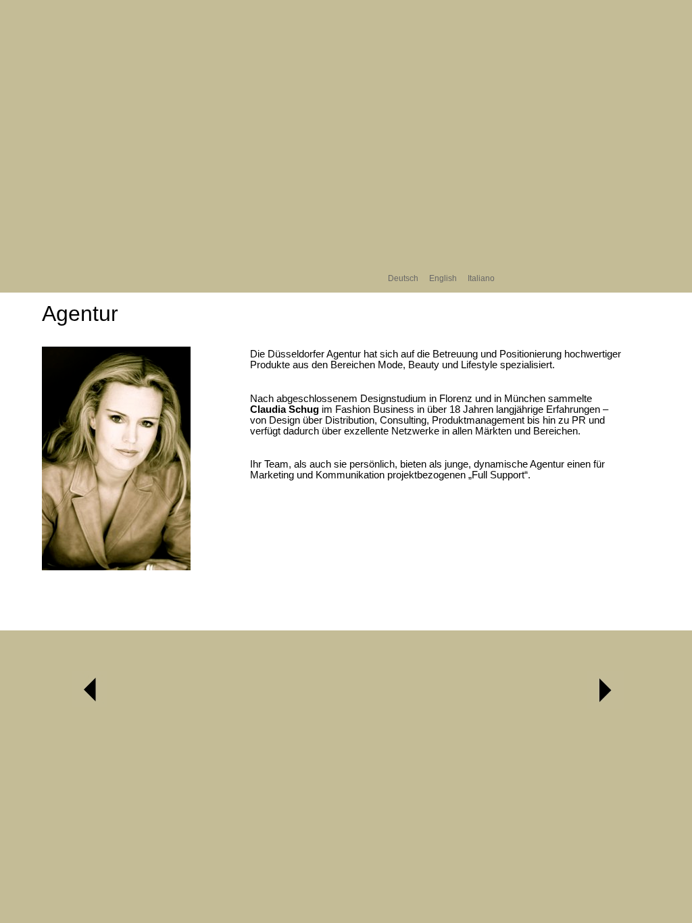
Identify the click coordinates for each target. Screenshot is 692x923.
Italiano (481, 278)
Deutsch (403, 278)
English (443, 278)
